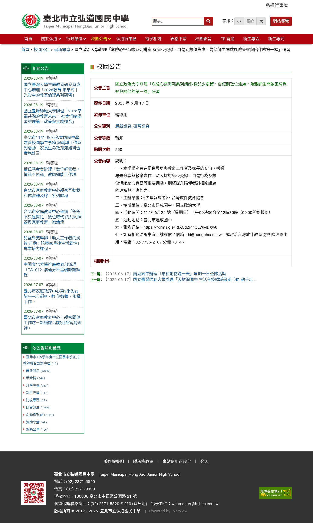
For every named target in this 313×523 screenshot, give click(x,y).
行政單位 (74, 38)
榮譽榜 (35, 378)
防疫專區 (36, 400)
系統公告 (37, 429)
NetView (179, 511)
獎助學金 (36, 422)
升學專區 (37, 385)
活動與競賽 (40, 415)
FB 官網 (227, 38)
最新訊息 (38, 371)
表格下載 (178, 38)
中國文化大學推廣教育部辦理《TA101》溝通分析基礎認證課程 (52, 270)
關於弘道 (49, 38)
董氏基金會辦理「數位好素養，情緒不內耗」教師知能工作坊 (52, 172)
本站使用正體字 (176, 461)
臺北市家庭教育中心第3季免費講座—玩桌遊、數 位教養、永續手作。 (52, 296)
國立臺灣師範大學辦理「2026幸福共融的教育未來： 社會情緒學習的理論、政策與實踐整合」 (53, 116)
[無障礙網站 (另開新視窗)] (275, 493)
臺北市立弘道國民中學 (119, 511)
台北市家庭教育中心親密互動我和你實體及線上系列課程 (52, 193)
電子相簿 (153, 38)
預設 (250, 21)
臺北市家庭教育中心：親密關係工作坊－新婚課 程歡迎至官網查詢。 (52, 323)
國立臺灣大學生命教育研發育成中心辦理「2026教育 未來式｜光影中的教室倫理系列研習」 (52, 90)
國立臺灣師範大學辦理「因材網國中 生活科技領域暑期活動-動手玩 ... (180, 279)
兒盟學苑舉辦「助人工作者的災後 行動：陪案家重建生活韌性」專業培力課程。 (52, 243)
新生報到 (276, 38)
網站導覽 (281, 21)
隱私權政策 (143, 461)
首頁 (28, 38)
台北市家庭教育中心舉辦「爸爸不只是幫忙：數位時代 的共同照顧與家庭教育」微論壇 (52, 217)
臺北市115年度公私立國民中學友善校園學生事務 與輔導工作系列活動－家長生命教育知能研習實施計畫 (52, 145)
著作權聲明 (114, 461)
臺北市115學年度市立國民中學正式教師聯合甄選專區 (51, 360)
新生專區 (251, 38)
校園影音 (203, 38)
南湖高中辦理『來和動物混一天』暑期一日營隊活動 (164, 273)
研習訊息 (38, 407)
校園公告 (99, 38)
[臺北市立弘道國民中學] (75, 21)
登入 (204, 461)
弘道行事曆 (277, 5)
